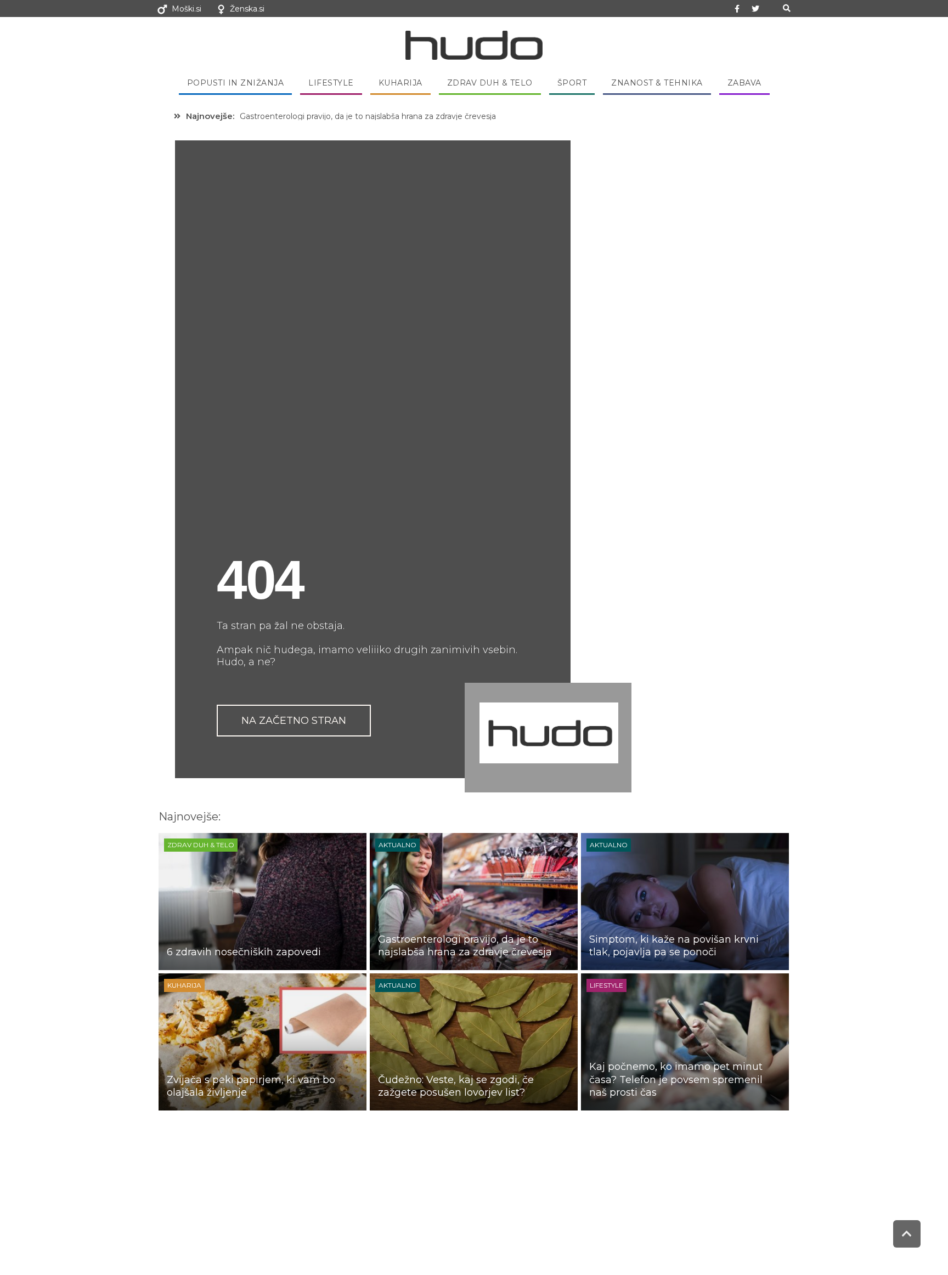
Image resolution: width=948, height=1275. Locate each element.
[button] (786, 8)
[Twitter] (755, 8)
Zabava (744, 83)
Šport (572, 83)
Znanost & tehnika (657, 83)
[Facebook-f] (737, 8)
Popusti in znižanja (235, 83)
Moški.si (186, 9)
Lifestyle (331, 83)
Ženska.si (247, 9)
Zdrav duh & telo (490, 83)
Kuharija (400, 83)
